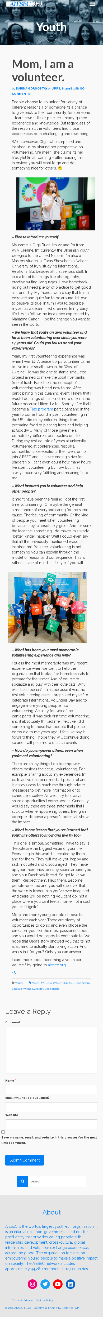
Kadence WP (70, 1307)
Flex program (41, 409)
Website (11, 1115)
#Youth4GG (60, 982)
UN (71, 982)
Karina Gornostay (31, 88)
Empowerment (21, 988)
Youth (19, 982)
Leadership (82, 982)
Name (10, 1080)
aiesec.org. (57, 965)
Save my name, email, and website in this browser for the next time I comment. (49, 1140)
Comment (12, 1022)
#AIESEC (46, 982)
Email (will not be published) (28, 1098)
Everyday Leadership (45, 988)
